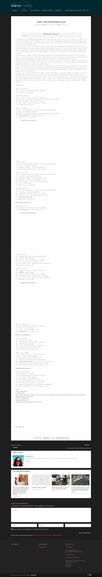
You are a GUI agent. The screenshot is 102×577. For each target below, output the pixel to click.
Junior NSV (33, 575)
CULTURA (24, 10)
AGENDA (14, 10)
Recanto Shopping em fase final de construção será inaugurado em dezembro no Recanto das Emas (80, 489)
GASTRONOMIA (34, 10)
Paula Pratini (44, 25)
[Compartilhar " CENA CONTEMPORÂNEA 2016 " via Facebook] (44, 437)
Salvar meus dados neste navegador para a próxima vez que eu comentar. (31, 529)
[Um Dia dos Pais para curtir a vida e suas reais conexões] (61, 479)
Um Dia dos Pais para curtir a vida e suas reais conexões (60, 488)
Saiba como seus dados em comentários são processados (47, 535)
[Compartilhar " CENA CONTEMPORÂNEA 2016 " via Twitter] (47, 437)
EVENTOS (59, 25)
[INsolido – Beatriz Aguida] (41, 479)
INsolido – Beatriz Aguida (39, 487)
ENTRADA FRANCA (47, 10)
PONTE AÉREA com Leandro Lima (75, 10)
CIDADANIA (58, 10)
